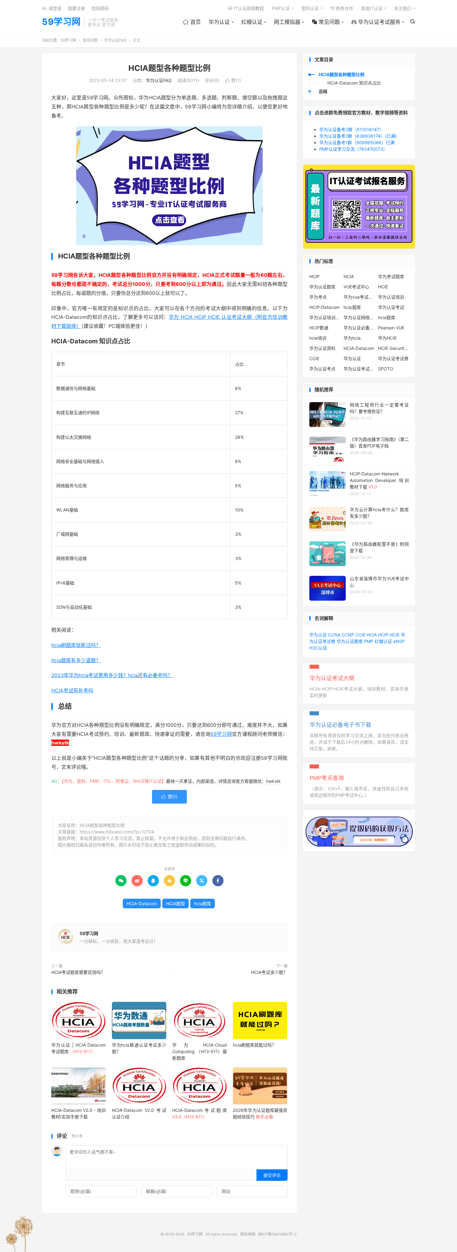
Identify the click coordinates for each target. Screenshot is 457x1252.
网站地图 (247, 1234)
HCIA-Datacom (142, 903)
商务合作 (341, 8)
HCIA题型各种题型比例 (169, 68)
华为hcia (352, 338)
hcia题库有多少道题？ (76, 660)
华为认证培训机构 (324, 317)
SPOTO (385, 368)
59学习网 (61, 22)
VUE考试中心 (356, 286)
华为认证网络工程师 (359, 317)
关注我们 (402, 8)
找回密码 (100, 8)
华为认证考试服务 (375, 22)
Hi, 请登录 (52, 8)
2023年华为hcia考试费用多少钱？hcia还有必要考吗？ (112, 675)
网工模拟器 (287, 22)
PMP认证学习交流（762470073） (353, 149)
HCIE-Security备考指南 (393, 348)
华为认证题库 (322, 286)
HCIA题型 (175, 903)
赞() (233, 80)
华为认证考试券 (393, 358)
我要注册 (76, 8)
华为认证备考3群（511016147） (351, 129)
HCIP (314, 276)
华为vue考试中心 (359, 297)
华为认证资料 (322, 348)
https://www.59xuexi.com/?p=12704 (117, 831)
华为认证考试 (391, 307)
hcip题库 (352, 307)
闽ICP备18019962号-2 (277, 1234)
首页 (191, 22)
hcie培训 (317, 338)
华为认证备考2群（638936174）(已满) (358, 136)
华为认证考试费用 (359, 368)
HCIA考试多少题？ (269, 972)
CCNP (348, 634)
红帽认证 (251, 22)
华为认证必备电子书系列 (359, 327)
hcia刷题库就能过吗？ (76, 645)
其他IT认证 (371, 8)
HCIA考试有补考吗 (72, 690)
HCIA (349, 276)
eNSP (399, 641)
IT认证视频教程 (246, 8)
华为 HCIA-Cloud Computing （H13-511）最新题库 (199, 1051)
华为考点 (318, 297)
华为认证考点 (322, 368)
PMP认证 (281, 8)
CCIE (314, 358)
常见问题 (326, 22)
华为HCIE (387, 338)
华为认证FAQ (115, 40)
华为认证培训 (391, 297)
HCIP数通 (318, 327)
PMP (368, 641)
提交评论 (272, 1175)
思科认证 (310, 8)
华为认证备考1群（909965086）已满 (357, 142)
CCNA (334, 634)
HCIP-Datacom (324, 307)
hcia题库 (202, 903)
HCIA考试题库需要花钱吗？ (78, 972)
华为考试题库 (391, 276)
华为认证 (219, 22)
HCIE (383, 286)
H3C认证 (318, 647)
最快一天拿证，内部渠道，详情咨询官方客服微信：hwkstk (223, 781)
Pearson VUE (391, 327)
